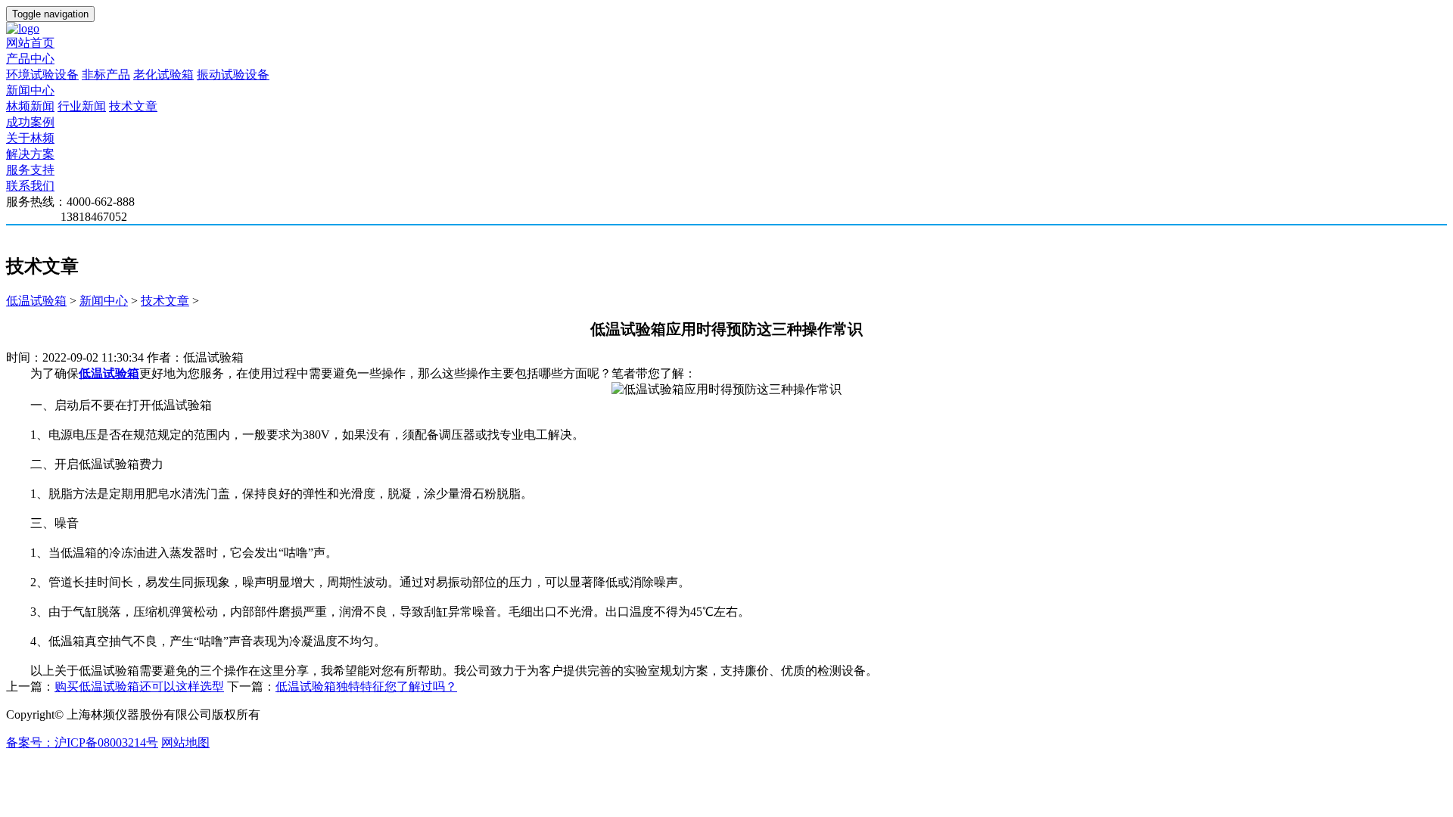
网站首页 (30, 42)
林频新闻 (30, 106)
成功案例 (30, 122)
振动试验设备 (233, 74)
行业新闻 (82, 106)
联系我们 (30, 185)
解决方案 (30, 154)
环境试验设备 (42, 74)
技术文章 (133, 106)
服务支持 (30, 169)
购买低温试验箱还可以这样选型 (139, 686)
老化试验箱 (163, 74)
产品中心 (30, 58)
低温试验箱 (36, 300)
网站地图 (185, 742)
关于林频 (30, 138)
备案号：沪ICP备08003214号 (82, 742)
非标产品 (106, 74)
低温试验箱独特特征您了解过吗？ (366, 686)
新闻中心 (30, 90)
